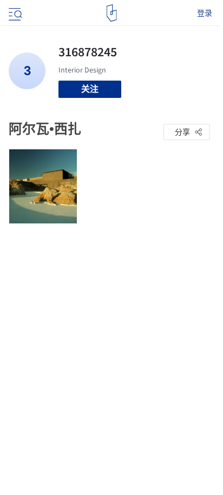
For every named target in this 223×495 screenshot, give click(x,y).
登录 (204, 13)
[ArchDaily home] (112, 13)
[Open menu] (14, 13)
